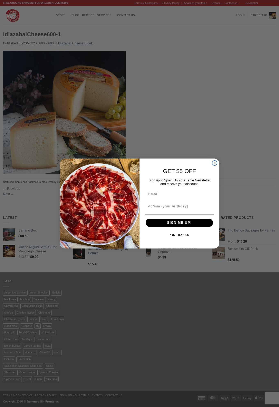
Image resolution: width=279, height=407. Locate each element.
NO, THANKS (179, 235)
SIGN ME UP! (179, 222)
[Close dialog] (214, 163)
